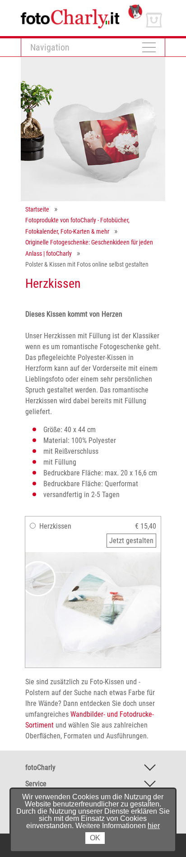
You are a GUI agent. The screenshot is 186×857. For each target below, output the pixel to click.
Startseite (37, 209)
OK (95, 838)
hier (154, 825)
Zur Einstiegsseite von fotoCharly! (70, 8)
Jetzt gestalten (131, 540)
